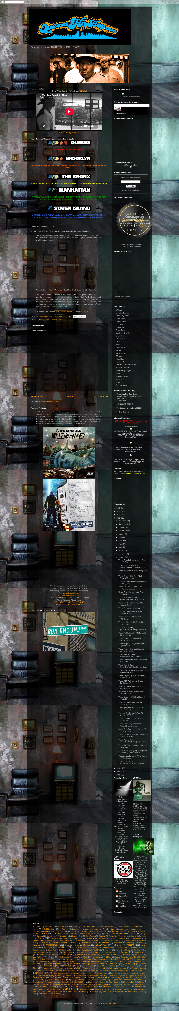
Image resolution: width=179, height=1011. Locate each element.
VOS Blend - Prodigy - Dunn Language (138, 826)
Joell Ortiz (51, 957)
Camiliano (122, 934)
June (121, 541)
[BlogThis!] (77, 316)
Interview (41, 955)
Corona (40, 938)
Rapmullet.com (80, 976)
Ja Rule (54, 955)
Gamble (121, 846)
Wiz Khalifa (60, 991)
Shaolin (139, 980)
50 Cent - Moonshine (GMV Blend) (139, 814)
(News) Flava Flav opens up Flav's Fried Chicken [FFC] (131, 593)
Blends (140, 931)
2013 (118, 511)
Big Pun (94, 931)
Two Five (119, 986)
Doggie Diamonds (102, 943)
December (123, 521)
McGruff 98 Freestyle (140, 903)
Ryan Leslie (52, 980)
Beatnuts (36, 931)
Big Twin (104, 931)
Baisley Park (77, 929)
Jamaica (105, 955)
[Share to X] (79, 316)
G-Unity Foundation (79, 947)
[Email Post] (70, 316)
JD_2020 (84, 311)
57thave (119, 310)
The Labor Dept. (122, 373)
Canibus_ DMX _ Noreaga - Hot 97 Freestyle (140, 858)
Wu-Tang (84, 992)
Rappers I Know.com (121, 824)
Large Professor (85, 959)
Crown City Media (122, 316)
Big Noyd (84, 931)
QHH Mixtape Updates (109, 970)
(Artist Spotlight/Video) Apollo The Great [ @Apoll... (131, 709)
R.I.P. (144, 973)
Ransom (68, 976)
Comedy (102, 936)
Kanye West (120, 957)
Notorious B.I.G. (50, 968)
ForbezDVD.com (101, 945)
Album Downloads (107, 927)
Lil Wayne (43, 961)
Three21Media (101, 984)
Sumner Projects (43, 984)
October (122, 527)
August (121, 534)
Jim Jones (138, 955)
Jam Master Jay (93, 955)
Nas (78, 966)
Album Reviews (123, 927)
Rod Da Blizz (102, 978)
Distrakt (121, 828)
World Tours (72, 992)
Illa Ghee (67, 952)
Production (41, 970)
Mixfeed (119, 350)
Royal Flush (127, 978)
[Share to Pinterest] (84, 316)
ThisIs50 (119, 379)
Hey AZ (118, 342)
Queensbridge (101, 973)
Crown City (78, 938)
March (121, 551)
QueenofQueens (123, 897)
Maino (130, 961)
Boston (35, 933)
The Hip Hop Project (123, 371)
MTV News (119, 961)
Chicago (40, 936)
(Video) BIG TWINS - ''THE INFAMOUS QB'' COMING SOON (131, 566)
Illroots (118, 345)
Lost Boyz (98, 961)
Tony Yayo (127, 984)
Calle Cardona (109, 933)
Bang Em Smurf (109, 929)
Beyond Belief (121, 842)
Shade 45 (129, 980)
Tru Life (70, 986)
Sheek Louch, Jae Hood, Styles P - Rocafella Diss (140, 880)
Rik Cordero (75, 978)
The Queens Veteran (123, 902)
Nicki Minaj (125, 966)
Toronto (36, 986)
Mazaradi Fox (38, 964)
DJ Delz (112, 938)
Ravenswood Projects (97, 976)
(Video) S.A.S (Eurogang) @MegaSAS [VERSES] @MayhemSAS (132, 752)
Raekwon (41, 976)
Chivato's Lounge (122, 313)
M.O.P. (108, 961)
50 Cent (48, 926)
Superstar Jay (57, 984)
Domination (118, 943)
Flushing (86, 945)
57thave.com (63, 927)
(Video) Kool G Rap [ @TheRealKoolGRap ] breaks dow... (132, 666)
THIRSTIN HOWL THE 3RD (121, 839)
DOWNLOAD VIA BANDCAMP (69, 602)
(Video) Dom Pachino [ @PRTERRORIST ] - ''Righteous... (132, 762)
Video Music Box (101, 989)
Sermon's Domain (122, 368)
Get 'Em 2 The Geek (123, 333)
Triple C (61, 986)
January (122, 557)
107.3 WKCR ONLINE (124, 404)
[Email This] (74, 316)
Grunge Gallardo (121, 836)
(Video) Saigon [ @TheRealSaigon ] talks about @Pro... (131, 639)
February (122, 554)
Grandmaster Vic (39, 950)
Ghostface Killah (121, 947)
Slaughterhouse (52, 982)
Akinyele (75, 927)
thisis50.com (55, 994)
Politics (112, 968)
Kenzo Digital (134, 957)
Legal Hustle (120, 347)
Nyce (62, 968)
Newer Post (37, 396)
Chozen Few (121, 821)
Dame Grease (131, 941)
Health (117, 950)
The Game (71, 984)
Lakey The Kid (70, 959)
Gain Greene (106, 947)
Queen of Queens (137, 970)
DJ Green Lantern (62, 941)
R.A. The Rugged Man (122, 973)
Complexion (121, 852)
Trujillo (121, 797)
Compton (123, 936)
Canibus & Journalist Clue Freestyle (140, 866)
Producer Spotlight (139, 968)
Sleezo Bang (66, 982)
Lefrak (112, 959)
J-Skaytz (121, 813)
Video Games (56, 320)
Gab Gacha (93, 947)
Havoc (108, 950)
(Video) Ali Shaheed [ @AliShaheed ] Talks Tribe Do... (132, 634)
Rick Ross (54, 978)
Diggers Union (121, 322)
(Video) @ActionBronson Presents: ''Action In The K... (131, 650)
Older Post (102, 396)
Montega (121, 830)
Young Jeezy (132, 991)
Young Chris (119, 991)
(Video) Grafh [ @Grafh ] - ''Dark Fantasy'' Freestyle (130, 577)
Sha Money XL (107, 980)
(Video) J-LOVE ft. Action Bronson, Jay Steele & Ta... (131, 682)
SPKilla (83, 91)
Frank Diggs (116, 945)
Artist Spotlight (49, 929)
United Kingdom (39, 989)
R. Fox (121, 803)
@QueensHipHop (130, 165)
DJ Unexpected (104, 941)
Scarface (80, 980)
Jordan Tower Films (80, 957)
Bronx (45, 933)
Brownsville (72, 934)
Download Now (130, 437)
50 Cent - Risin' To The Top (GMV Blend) (140, 820)
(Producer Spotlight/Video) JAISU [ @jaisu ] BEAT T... (131, 714)
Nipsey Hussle (121, 799)
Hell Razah (127, 950)
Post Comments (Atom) (50, 402)
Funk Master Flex (50, 947)
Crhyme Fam (55, 938)
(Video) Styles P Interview (131, 246)
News (113, 966)
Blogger (113, 1003)
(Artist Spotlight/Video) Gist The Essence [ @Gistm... (130, 703)
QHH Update (123, 970)
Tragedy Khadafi (48, 986)
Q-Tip (51, 970)
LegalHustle (125, 959)
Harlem (96, 950)
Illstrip (121, 834)
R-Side (121, 807)
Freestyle (130, 945)
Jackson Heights (67, 955)
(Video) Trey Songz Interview (131, 244)
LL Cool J (58, 959)
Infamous (123, 952)
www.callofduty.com (63, 311)
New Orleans (102, 966)
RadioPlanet (120, 359)
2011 (118, 518)
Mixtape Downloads (109, 964)
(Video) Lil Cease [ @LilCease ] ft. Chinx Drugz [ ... (131, 623)
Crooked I (66, 938)
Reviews (140, 976)
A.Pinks (121, 817)
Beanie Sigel (138, 929)
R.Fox (136, 973)
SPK (61, 980)
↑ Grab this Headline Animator (131, 96)
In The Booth (80, 952)
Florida (76, 945)
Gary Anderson (122, 892)
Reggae (131, 976)
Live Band (54, 961)
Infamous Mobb (140, 952)
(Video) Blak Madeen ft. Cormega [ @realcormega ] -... (131, 671)
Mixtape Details (90, 964)
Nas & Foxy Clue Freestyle (140, 891)
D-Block (89, 938)
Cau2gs (143, 934)
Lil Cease (137, 959)
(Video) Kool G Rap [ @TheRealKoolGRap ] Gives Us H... (133, 629)
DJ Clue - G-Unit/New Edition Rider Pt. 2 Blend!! (140, 806)
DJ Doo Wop (135, 938)
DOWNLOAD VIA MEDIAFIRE (69, 604)
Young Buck (106, 991)
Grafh (133, 947)
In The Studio (94, 952)
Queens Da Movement (61, 973)
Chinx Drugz (51, 936)
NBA (57, 966)
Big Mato (74, 931)
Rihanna (65, 978)
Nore (35, 968)
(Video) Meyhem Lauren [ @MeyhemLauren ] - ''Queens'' (130, 655)
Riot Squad (88, 978)
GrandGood (120, 339)
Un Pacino (138, 986)
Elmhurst (129, 943)
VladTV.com (128, 989)
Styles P (142, 982)
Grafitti (141, 947)
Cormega (142, 936)
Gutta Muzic (64, 950)
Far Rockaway (51, 945)
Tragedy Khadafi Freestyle (140, 895)
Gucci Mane (52, 950)
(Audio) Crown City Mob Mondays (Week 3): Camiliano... (130, 725)
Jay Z (115, 955)
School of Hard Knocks (92, 980)
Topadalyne (139, 984)
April (121, 547)
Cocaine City (77, 936)
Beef (45, 931)
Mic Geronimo (74, 964)
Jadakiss (79, 955)
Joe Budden (37, 957)
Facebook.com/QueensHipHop (69, 595)
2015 (118, 508)
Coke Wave (90, 936)
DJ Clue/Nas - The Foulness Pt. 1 (140, 871)
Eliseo (121, 819)
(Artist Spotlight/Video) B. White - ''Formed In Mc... (130, 613)
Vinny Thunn (115, 989)
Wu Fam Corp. (121, 385)
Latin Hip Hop (100, 959)
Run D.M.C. (40, 980)
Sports (102, 982)
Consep (133, 936)
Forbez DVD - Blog (124, 412)
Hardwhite (85, 950)
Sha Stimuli (119, 980)
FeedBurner (135, 190)
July (120, 537)
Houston (57, 952)
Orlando (70, 968)
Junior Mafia (95, 957)
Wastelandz (47, 992)
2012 (118, 515)
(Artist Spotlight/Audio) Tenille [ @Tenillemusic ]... (130, 687)
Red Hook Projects (117, 976)
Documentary (86, 943)
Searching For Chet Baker (125, 365)
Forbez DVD (120, 327)
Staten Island (129, 982)
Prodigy (122, 968)
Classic (62, 936)
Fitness (67, 945)
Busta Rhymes (86, 933)
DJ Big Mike (100, 938)
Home (70, 396)
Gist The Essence (121, 826)
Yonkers (95, 992)
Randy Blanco (54, 976)
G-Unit (63, 947)
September (123, 531)
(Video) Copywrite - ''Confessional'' (131, 608)
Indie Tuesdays (110, 952)
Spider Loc (93, 982)
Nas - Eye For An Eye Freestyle (140, 899)
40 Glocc (36, 927)
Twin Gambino (107, 986)
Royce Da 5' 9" (140, 978)
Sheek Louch (38, 982)
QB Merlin (119, 356)
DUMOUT (117, 941)
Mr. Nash (121, 805)
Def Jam (45, 943)
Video (48, 320)
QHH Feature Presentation (88, 970)
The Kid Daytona (121, 850)
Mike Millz (121, 815)
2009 (118, 772)
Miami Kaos (60, 964)
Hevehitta (137, 950)
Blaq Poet (130, 931)
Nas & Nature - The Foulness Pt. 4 (140, 875)
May (120, 544)
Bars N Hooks (124, 929)
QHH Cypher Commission (66, 970)
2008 (118, 775)
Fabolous (36, 945)
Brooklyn (58, 933)
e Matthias (122, 906)
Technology (41, 320)
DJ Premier (77, 941)
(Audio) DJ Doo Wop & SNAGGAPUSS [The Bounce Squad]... (133, 736)
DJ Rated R (90, 941)
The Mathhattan (122, 376)
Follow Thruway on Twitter (69, 133)
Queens (38, 972)
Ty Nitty (128, 986)
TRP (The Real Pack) (121, 810)
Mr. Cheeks (48, 966)
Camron (133, 934)
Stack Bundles (114, 982)
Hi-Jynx (121, 848)
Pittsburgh (101, 968)
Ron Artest (120, 362)
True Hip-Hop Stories (82, 986)
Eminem (139, 943)
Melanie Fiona (121, 801)
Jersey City (125, 955)
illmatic (44, 993)
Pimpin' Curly (90, 968)
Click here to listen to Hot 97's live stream (121, 881)
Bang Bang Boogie (92, 929)
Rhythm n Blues (39, 978)
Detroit (55, 943)
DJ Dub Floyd (47, 941)
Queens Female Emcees (82, 973)
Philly (79, 968)
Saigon (69, 980)
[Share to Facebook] (82, 316)
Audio (64, 929)
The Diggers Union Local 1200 (128, 408)
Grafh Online (120, 336)
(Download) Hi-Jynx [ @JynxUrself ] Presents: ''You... (131, 693)
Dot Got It (119, 324)
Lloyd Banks (85, 961)
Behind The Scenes (58, 931)
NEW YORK (68, 966)
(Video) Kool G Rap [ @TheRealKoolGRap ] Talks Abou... (132, 741)
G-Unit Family (121, 330)
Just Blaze (107, 957)
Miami (50, 964)
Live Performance (68, 961)
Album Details (88, 926)
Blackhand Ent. (117, 931)
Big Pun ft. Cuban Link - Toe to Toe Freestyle (140, 886)
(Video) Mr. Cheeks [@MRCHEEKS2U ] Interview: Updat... (132, 588)
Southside (78, 982)
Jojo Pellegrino (64, 957)
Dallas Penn (120, 319)
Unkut (118, 382)
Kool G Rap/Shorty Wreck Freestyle (140, 906)
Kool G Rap (46, 959)
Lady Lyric (121, 832)
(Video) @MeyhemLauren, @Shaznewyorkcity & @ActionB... (132, 599)
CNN (97, 934)
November (123, 524)
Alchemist (136, 927)
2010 (118, 768)
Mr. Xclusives (121, 353)
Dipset (73, 943)
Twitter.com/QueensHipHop (69, 593)
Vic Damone (54, 989)
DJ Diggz (122, 938)
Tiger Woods (115, 984)
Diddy (64, 943)
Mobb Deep (130, 964)
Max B (138, 961)
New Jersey (89, 966)
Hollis (48, 952)
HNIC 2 (75, 950)
